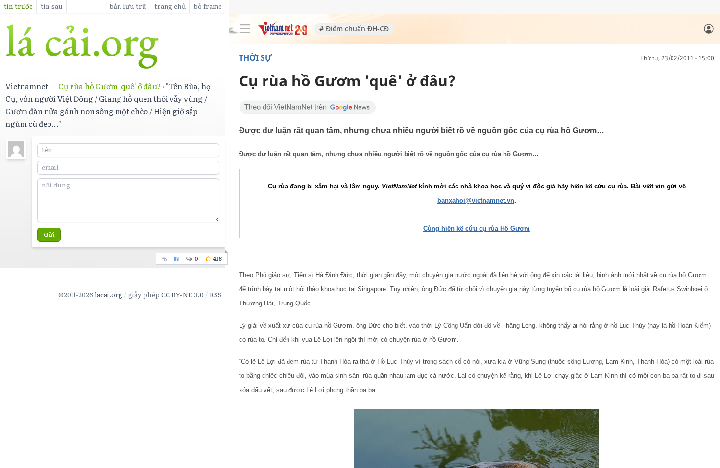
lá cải (112, 46)
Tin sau (52, 6)
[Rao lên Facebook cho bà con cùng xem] (176, 258)
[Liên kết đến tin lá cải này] (164, 258)
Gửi (49, 234)
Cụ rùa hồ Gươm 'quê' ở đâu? (109, 86)
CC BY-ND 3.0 (182, 294)
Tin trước (18, 6)
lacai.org (108, 294)
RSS (216, 294)
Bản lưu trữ (127, 6)
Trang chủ (170, 6)
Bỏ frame (207, 6)
